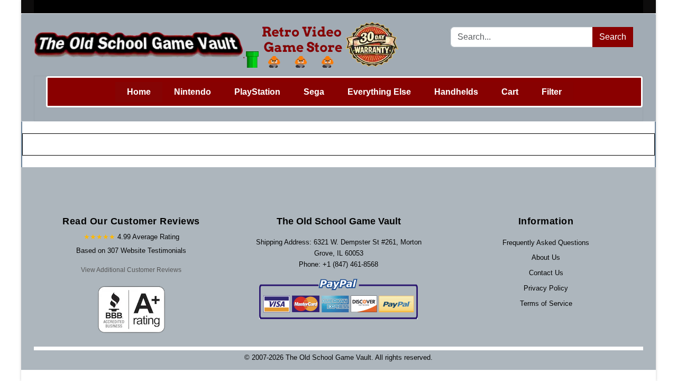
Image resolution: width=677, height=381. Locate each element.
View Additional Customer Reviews (131, 270)
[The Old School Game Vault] (219, 45)
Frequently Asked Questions (545, 243)
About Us (546, 257)
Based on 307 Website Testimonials (131, 251)
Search (612, 36)
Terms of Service (546, 303)
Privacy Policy (546, 288)
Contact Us (546, 273)
